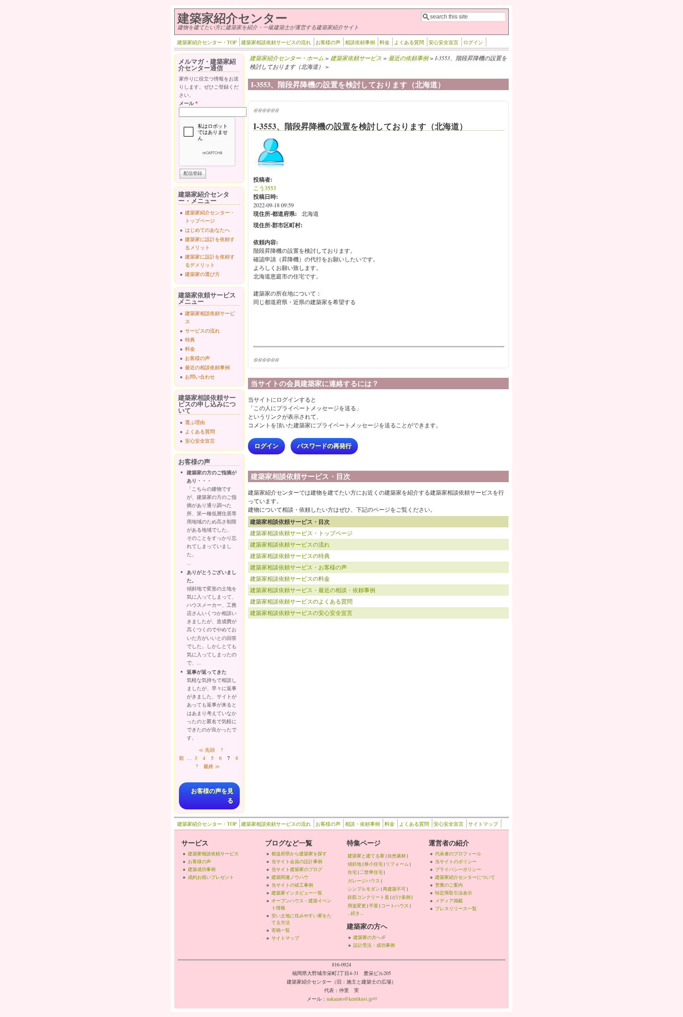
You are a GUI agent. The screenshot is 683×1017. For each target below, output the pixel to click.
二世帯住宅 (371, 872)
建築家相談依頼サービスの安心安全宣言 (301, 612)
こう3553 (264, 188)
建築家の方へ (369, 937)
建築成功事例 (202, 869)
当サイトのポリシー (456, 861)
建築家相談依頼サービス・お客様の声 (298, 567)
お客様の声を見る (212, 796)
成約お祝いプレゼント (211, 877)
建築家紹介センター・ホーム (287, 58)
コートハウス (395, 905)
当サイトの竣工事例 (292, 885)
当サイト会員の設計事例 (296, 861)
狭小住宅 (373, 864)
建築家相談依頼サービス (213, 853)
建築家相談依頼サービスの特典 (290, 555)
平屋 (373, 905)
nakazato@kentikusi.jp (352, 998)
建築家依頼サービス (356, 58)
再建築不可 (394, 889)
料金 (385, 42)
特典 (190, 339)
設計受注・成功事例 (374, 945)
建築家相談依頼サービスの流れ (276, 42)
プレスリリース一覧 (456, 908)
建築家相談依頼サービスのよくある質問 (301, 601)
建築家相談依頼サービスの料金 (290, 578)
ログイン (473, 42)
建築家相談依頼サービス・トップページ (301, 533)
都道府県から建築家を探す (299, 853)
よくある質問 (409, 42)
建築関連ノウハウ (289, 877)
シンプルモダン (364, 889)
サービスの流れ (202, 330)
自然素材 (396, 855)
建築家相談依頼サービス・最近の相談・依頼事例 (312, 590)
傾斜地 (354, 864)
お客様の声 (328, 42)
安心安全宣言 (444, 42)
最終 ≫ (211, 766)
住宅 (352, 872)
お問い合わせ (200, 376)
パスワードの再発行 (324, 446)
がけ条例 (401, 897)
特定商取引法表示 (453, 893)
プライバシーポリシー (458, 869)
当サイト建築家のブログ (296, 869)
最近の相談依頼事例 (207, 367)
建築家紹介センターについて (465, 877)
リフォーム (397, 864)
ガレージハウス (364, 880)
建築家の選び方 (202, 274)
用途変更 (357, 905)
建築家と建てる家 (366, 855)
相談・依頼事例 (362, 823)
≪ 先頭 (206, 749)
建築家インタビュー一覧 (296, 893)
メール (188, 103)
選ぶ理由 (195, 422)
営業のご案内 (449, 885)
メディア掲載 (449, 900)
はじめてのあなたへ (207, 229)
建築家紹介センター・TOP (207, 42)
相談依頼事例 (360, 42)
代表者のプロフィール (458, 853)
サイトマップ (483, 823)
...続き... (355, 913)
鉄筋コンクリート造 (368, 897)
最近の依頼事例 (408, 58)
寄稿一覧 (280, 930)
